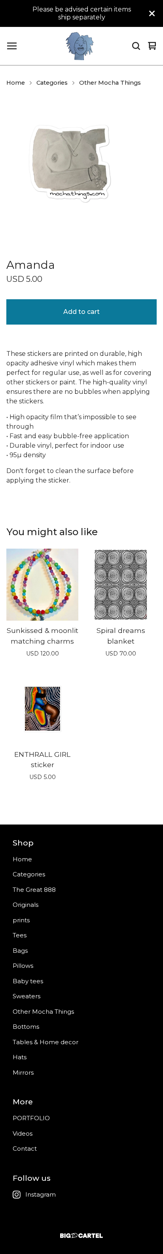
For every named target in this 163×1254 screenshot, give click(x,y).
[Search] (136, 46)
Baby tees (28, 981)
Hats (20, 1057)
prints (21, 920)
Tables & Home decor (45, 1042)
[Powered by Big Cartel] (81, 1235)
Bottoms (26, 1026)
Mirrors (23, 1072)
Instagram (40, 1194)
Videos (22, 1133)
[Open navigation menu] (12, 46)
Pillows (23, 965)
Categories (52, 82)
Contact (25, 1148)
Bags (20, 950)
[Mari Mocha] (79, 46)
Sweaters (26, 996)
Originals (25, 904)
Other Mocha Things (110, 82)
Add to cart (81, 311)
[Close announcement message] (152, 13)
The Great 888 (34, 889)
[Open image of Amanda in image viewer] (81, 172)
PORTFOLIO (31, 1118)
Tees (20, 935)
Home (15, 82)
